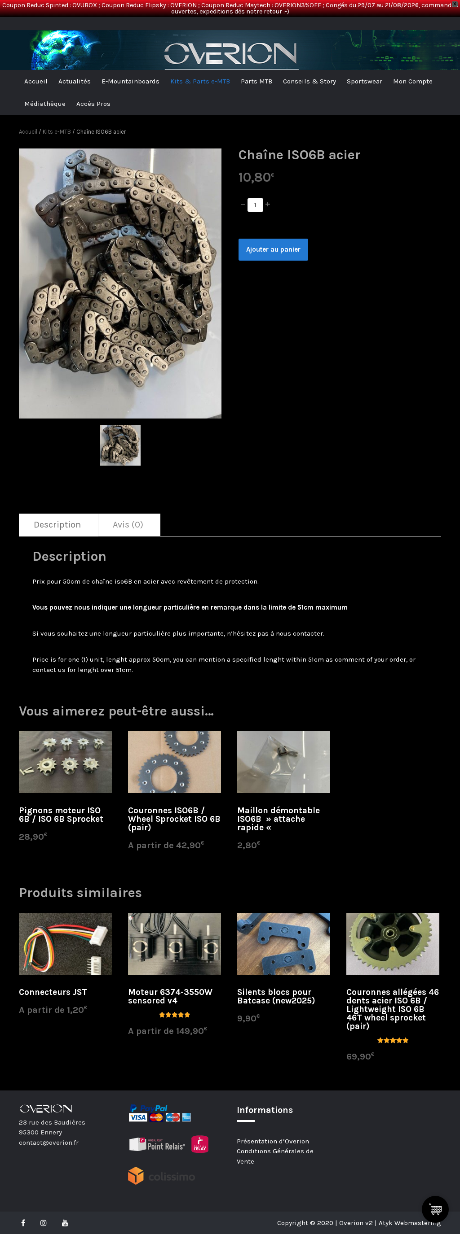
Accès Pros (93, 104)
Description (57, 524)
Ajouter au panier (273, 249)
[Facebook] (25, 1222)
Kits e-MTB (57, 131)
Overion (43, 27)
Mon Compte (413, 81)
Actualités (74, 81)
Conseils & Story (309, 81)
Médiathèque (45, 104)
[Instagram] (43, 1222)
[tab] (57, 525)
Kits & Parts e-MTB (200, 81)
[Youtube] (65, 1222)
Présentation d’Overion (273, 1141)
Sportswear (364, 81)
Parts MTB (256, 81)
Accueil (36, 81)
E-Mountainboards (130, 81)
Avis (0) (128, 524)
